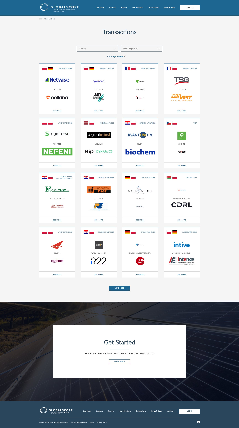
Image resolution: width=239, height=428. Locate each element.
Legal (92, 422)
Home (41, 19)
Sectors (124, 8)
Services (112, 8)
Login (189, 411)
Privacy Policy (102, 422)
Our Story (100, 8)
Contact (190, 8)
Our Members (138, 8)
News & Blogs (169, 8)
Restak (84, 422)
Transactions (154, 8)
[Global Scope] (56, 414)
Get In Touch (119, 362)
